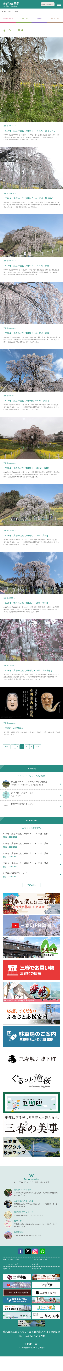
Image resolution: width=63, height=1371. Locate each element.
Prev (6, 746)
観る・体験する (8, 18)
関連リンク (7, 1269)
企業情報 (35, 1264)
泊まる (39, 18)
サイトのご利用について (11, 1259)
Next (38, 746)
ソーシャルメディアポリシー (12, 1264)
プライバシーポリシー (39, 1259)
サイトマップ (36, 1269)
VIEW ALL (31, 885)
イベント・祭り (23, 18)
